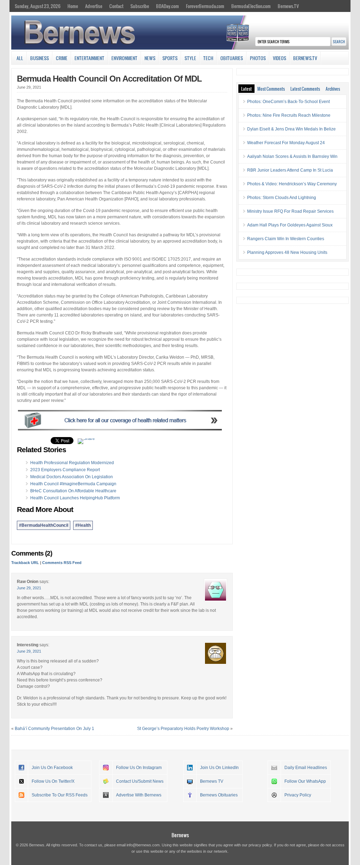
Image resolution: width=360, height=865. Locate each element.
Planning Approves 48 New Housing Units (287, 252)
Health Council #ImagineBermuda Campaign (73, 483)
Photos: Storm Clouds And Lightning (281, 197)
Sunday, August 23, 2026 (37, 5)
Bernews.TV (288, 5)
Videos (279, 58)
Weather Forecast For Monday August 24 (286, 142)
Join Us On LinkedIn (219, 767)
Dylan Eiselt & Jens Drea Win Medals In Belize (291, 129)
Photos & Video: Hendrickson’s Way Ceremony (292, 183)
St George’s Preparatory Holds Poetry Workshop (183, 728)
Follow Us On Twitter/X (53, 781)
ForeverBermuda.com (205, 5)
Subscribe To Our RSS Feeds (60, 795)
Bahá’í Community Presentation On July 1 (54, 728)
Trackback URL (25, 562)
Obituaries (231, 58)
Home (73, 5)
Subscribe (139, 5)
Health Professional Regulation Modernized (72, 462)
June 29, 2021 (29, 588)
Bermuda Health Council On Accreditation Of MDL (109, 78)
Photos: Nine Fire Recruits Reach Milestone (288, 115)
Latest (246, 88)
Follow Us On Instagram (139, 767)
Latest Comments (305, 88)
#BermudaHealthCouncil (43, 525)
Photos (258, 58)
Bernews (180, 835)
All (20, 58)
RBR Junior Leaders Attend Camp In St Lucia (290, 170)
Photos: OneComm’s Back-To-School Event (288, 101)
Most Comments (271, 88)
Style (190, 58)
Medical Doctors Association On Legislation (71, 476)
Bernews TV (211, 781)
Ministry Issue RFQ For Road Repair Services (290, 211)
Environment (124, 58)
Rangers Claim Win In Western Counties (285, 238)
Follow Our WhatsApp (305, 781)
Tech (208, 58)
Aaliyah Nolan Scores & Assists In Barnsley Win (292, 156)
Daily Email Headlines (305, 767)
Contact (116, 5)
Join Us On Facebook (52, 767)
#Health (83, 525)
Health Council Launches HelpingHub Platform (75, 497)
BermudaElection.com (251, 5)
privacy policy (260, 845)
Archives (333, 88)
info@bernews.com (143, 845)
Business (39, 58)
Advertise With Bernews (138, 795)
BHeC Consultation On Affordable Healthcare (73, 490)
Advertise (93, 5)
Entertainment (89, 58)
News (149, 58)
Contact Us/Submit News (139, 781)
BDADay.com (167, 5)
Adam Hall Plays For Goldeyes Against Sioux (290, 225)
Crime (62, 58)
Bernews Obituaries (219, 795)
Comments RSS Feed (62, 562)
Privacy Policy (297, 795)
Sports (170, 58)
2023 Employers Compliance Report (65, 469)
